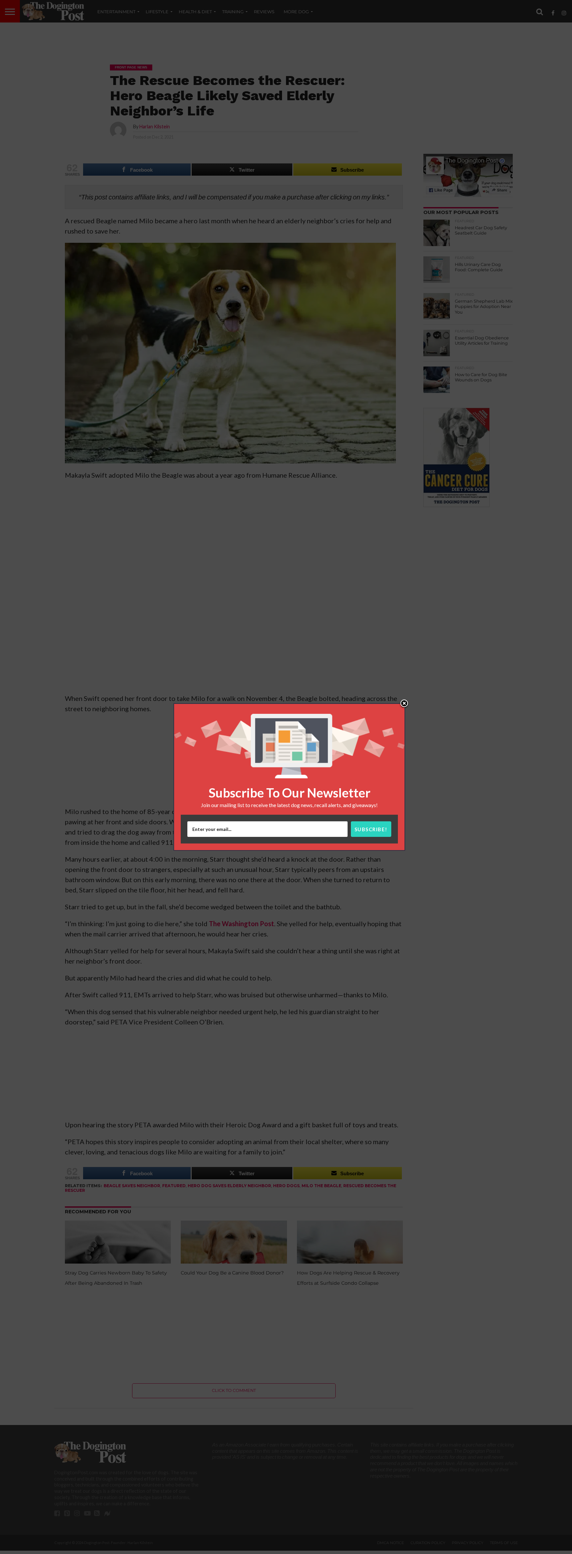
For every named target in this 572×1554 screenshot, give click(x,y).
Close (404, 704)
